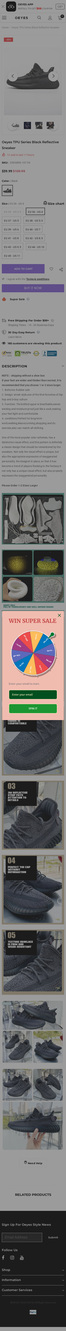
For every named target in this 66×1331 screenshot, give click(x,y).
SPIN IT (33, 708)
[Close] (59, 615)
